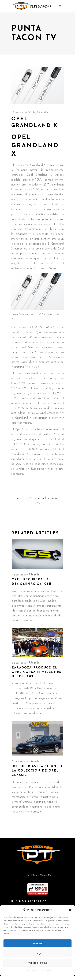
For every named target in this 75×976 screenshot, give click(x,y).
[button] (70, 910)
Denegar (37, 953)
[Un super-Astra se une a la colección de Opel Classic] (37, 738)
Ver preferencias (37, 962)
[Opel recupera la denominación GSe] (37, 554)
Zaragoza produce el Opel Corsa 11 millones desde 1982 (37, 672)
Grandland (44, 498)
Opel (55, 498)
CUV (33, 498)
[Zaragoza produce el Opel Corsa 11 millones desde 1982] (37, 642)
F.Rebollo (42, 112)
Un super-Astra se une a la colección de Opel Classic (37, 771)
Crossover (23, 498)
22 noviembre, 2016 (22, 112)
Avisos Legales (31, 971)
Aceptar (37, 943)
